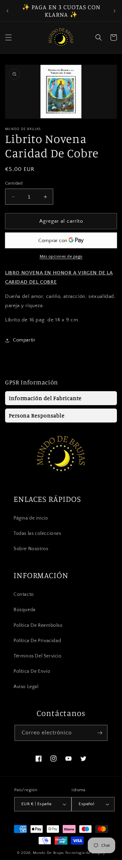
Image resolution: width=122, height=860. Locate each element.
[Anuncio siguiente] (114, 10)
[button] (8, 37)
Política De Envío (32, 671)
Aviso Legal (26, 686)
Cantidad (13, 183)
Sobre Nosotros (31, 549)
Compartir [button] (24, 340)
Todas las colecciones (37, 533)
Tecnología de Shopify (85, 853)
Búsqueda (25, 609)
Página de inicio (31, 518)
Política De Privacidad (37, 640)
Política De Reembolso (38, 625)
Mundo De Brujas (48, 853)
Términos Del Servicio (38, 656)
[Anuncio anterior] (7, 10)
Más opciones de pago (61, 256)
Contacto (24, 594)
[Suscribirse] (99, 733)
